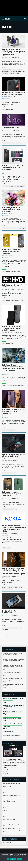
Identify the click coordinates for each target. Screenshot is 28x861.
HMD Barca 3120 (13, 71)
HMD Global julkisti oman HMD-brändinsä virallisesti (13, 286)
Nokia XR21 (13, 473)
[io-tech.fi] (6, 19)
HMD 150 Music (12, 69)
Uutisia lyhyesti (8, 649)
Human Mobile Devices (15, 300)
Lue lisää (4, 67)
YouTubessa (6, 762)
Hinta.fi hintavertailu (7, 842)
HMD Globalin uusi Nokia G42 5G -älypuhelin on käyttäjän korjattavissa (13, 411)
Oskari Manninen (14, 498)
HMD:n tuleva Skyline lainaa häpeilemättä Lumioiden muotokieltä (11, 251)
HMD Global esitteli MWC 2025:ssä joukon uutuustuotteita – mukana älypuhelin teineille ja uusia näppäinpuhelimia (14, 52)
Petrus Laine (14, 213)
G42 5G (3, 430)
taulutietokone (5, 629)
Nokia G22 (9, 588)
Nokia (12, 109)
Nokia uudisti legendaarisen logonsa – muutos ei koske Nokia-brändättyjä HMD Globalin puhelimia (14, 528)
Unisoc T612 (15, 627)
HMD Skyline (13, 228)
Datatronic (10, 694)
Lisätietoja (19, 859)
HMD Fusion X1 (5, 73)
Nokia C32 (4, 588)
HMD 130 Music (5, 69)
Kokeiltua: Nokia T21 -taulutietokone (9, 612)
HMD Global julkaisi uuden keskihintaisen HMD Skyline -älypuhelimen (11, 209)
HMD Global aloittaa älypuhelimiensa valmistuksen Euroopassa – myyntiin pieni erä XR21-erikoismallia (13, 367)
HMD (3, 109)
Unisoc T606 (18, 142)
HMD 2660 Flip (19, 69)
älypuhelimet (22, 186)
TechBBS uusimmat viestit (11, 780)
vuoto (16, 509)
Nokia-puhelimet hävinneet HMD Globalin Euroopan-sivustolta (13, 93)
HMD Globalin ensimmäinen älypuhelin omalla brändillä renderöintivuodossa (11, 328)
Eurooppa (4, 385)
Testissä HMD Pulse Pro (10, 128)
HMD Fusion (11, 186)
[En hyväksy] (26, 857)
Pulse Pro (13, 142)
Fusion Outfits (4, 186)
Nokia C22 (20, 587)
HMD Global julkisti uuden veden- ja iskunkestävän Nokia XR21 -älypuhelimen (13, 456)
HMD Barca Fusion (21, 71)
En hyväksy (12, 859)
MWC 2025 (17, 73)
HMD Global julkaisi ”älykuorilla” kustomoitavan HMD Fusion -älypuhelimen (13, 167)
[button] (25, 18)
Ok (7, 859)
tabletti (20, 627)
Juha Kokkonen (14, 373)
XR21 (12, 509)
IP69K (9, 473)
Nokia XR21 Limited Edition (18, 385)
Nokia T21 (10, 627)
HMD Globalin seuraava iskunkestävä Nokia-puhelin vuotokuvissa (11, 494)
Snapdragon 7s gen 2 (21, 228)
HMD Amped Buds (5, 71)
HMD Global (11, 73)
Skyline (18, 271)
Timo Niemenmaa (15, 57)
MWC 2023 (15, 587)
